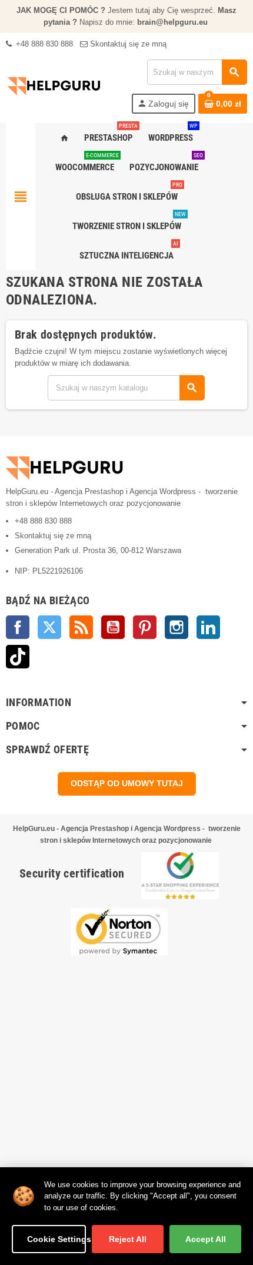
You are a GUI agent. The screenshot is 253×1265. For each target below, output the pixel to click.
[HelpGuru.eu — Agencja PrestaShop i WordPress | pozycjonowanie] (54, 85)
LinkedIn (208, 627)
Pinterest (145, 627)
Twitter (49, 627)
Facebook (17, 627)
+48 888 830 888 (43, 43)
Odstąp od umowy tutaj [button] (127, 783)
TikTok (17, 656)
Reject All (128, 1239)
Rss (81, 627)
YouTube (113, 627)
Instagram (176, 627)
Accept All (205, 1239)
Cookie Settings (56, 1239)
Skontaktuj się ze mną (127, 43)
